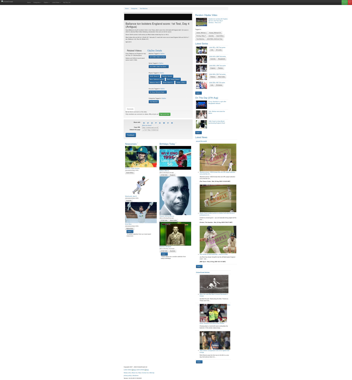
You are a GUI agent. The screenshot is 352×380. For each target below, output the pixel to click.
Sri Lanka (219, 50)
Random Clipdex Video (206, 15)
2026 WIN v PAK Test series (217, 74)
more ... (130, 231)
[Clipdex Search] (350, 2)
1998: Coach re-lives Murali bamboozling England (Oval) (216, 122)
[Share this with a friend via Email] (172, 122)
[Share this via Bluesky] (164, 122)
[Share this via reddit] (152, 122)
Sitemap (152, 373)
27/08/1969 (164, 175)
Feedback (130, 135)
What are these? (147, 125)
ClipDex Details (154, 50)
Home (29, 2)
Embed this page (135, 129)
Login (344, 2)
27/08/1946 (164, 220)
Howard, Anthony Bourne (167, 216)
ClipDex (162, 53)
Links (129, 373)
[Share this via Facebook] (144, 122)
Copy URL (137, 127)
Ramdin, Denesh (167, 76)
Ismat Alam (128, 224)
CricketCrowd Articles (203, 272)
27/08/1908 (164, 251)
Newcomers (131, 143)
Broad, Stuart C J (168, 82)
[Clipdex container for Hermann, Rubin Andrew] (141, 156)
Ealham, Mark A (164, 171)
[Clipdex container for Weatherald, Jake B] (141, 184)
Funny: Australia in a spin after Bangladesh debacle (217, 102)
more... (198, 93)
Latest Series (201, 43)
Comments (130, 109)
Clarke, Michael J (201, 33)
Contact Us (145, 373)
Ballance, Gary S (155, 82)
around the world (201, 141)
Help (139, 373)
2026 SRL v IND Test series (217, 47)
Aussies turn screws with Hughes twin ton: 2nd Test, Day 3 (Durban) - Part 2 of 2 (218, 20)
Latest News (56, 2)
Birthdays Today (168, 143)
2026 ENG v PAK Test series (217, 65)
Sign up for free (164, 114)
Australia (128, 200)
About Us (134, 373)
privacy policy (128, 375)
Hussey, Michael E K (215, 33)
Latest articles (140, 370)
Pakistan (220, 68)
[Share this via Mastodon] (168, 122)
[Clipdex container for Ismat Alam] (141, 212)
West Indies (173, 220)
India (211, 50)
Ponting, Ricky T (201, 36)
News (125, 373)
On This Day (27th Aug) (206, 97)
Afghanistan (129, 228)
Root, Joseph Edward (173, 79)
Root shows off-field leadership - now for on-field (214, 254)
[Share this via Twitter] (148, 122)
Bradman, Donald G (165, 246)
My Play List (66, 2)
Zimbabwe (219, 85)
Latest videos (128, 370)
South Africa (129, 173)
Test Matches (154, 102)
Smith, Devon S (154, 76)
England (172, 175)
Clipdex (46, 2)
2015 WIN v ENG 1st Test (157, 57)
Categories (36, 2)
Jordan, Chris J (181, 82)
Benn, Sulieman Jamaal (157, 79)
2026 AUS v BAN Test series (217, 56)
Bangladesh (221, 59)
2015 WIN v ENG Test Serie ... (158, 66)
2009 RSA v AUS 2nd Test (214, 39)
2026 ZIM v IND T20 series (217, 82)
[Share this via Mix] (156, 122)
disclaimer (136, 375)
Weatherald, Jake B (130, 196)
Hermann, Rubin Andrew (132, 168)
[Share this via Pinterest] (160, 122)
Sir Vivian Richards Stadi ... (158, 92)
